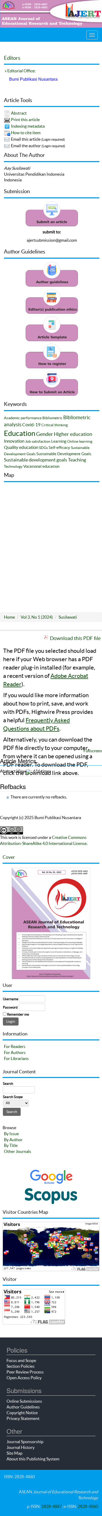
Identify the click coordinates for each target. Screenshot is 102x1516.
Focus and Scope (21, 1360)
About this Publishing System (33, 1458)
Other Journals (17, 1151)
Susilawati (68, 617)
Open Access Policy (24, 1377)
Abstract (19, 113)
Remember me (18, 1014)
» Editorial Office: (20, 70)
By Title (11, 1145)
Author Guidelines (23, 1407)
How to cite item (26, 132)
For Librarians (16, 1058)
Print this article (25, 119)
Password (10, 1007)
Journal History (21, 1447)
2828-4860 (88, 1506)
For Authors (15, 1052)
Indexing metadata (28, 126)
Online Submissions (24, 1401)
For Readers (14, 1046)
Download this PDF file (75, 638)
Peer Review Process (25, 1372)
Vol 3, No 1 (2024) (37, 617)
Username (10, 999)
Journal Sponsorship (25, 1441)
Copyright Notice (22, 1412)
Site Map (14, 1453)
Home (9, 617)
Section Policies (21, 1366)
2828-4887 (51, 1506)
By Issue (11, 1133)
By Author (13, 1139)
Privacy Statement (23, 1418)
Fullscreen (92, 750)
